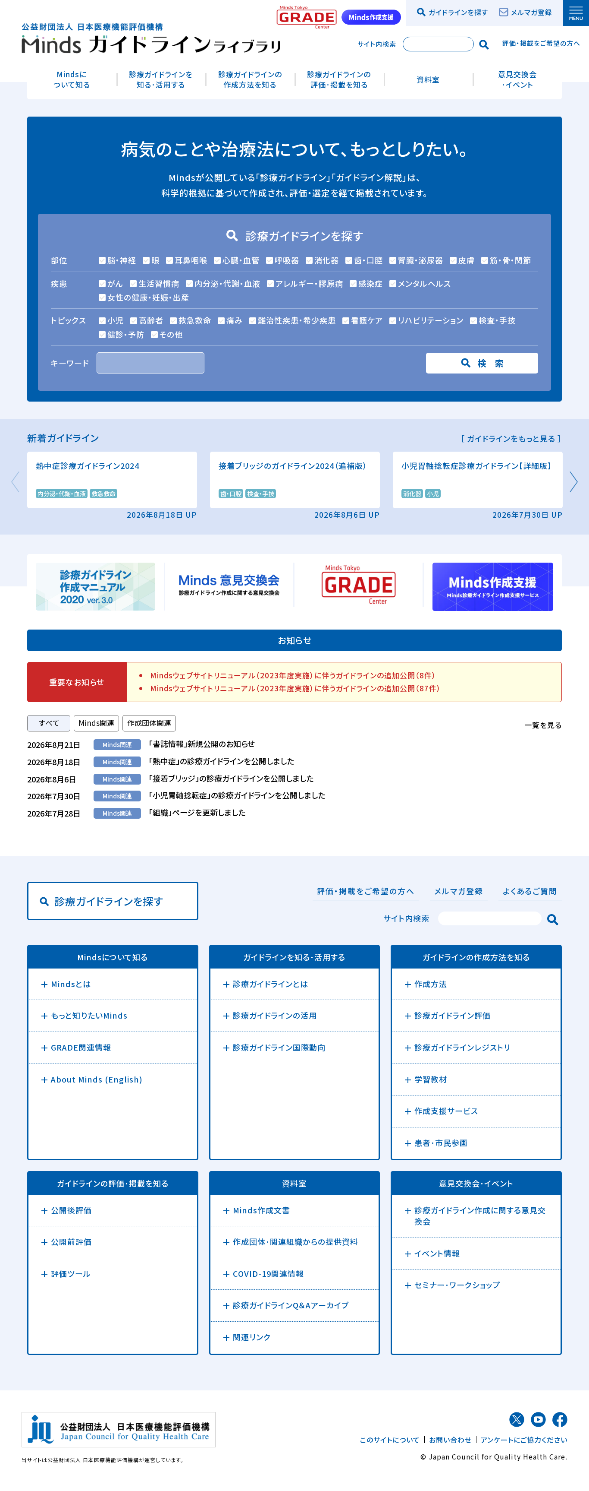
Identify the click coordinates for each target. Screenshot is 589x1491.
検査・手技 (497, 320)
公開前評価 (71, 1241)
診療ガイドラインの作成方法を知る (250, 79)
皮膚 (466, 260)
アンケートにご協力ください (524, 1439)
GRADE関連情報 (81, 1047)
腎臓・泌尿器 (420, 260)
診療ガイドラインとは (270, 983)
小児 (115, 320)
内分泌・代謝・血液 (227, 283)
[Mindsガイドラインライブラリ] (151, 36)
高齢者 (151, 320)
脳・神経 (121, 260)
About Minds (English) (97, 1079)
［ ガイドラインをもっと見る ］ (511, 438)
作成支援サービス (446, 1110)
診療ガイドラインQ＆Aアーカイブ (291, 1305)
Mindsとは (71, 983)
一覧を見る (543, 724)
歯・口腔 (368, 260)
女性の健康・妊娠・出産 (148, 297)
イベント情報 (437, 1253)
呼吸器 (287, 260)
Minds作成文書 (261, 1210)
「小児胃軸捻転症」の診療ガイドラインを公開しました (237, 795)
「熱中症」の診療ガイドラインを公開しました (221, 760)
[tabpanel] (294, 778)
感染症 (370, 283)
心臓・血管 (241, 260)
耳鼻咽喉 (191, 260)
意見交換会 (476, 1183)
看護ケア (367, 320)
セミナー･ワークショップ (457, 1284)
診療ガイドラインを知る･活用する (161, 79)
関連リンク (252, 1336)
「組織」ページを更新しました (197, 812)
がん (115, 283)
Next (572, 482)
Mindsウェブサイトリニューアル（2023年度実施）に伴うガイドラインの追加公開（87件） (295, 688)
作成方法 (430, 983)
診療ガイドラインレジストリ (462, 1047)
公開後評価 (71, 1210)
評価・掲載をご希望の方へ (541, 42)
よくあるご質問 (530, 890)
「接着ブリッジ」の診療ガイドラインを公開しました (231, 778)
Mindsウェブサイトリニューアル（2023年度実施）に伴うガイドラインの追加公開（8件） (293, 675)
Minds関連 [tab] (96, 722)
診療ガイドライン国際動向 (279, 1047)
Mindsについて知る (71, 79)
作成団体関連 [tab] (149, 722)
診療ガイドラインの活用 (275, 1015)
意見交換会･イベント (517, 79)
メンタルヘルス (424, 283)
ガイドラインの (476, 957)
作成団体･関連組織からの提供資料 (295, 1241)
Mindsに (112, 957)
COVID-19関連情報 (268, 1273)
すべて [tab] (49, 722)
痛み (234, 320)
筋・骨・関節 (510, 260)
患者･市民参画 (441, 1142)
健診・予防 (125, 334)
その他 (171, 334)
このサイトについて (390, 1439)
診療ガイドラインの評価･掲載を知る (339, 79)
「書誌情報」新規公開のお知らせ (202, 743)
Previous (16, 482)
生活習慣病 (158, 283)
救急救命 (195, 320)
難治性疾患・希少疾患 (297, 320)
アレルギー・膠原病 (309, 283)
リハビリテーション (431, 320)
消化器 (326, 260)
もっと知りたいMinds (89, 1015)
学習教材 (430, 1079)
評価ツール (71, 1273)
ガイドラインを (294, 957)
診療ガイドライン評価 (452, 1015)
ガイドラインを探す (458, 12)
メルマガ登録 (531, 12)
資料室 (428, 79)
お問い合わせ (450, 1439)
